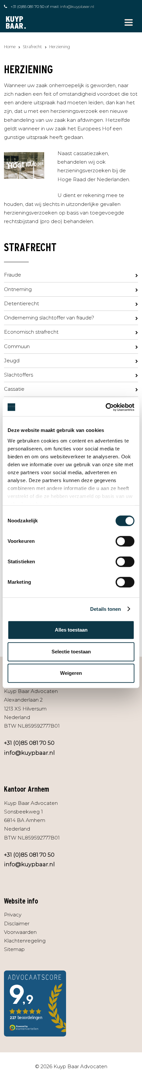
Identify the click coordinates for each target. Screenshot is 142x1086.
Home (10, 46)
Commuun (17, 346)
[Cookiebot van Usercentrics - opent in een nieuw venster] (105, 407)
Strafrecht (32, 46)
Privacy (12, 914)
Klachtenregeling (25, 941)
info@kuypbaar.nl (77, 6)
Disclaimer (16, 923)
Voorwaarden (20, 932)
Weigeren (71, 673)
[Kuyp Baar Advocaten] (16, 22)
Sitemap (14, 949)
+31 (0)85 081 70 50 (27, 6)
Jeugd (11, 360)
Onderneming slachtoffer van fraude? (49, 317)
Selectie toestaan (71, 651)
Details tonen (105, 609)
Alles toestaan (71, 630)
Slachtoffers (18, 375)
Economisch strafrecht (31, 332)
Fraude (12, 275)
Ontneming (18, 289)
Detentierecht (21, 303)
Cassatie (14, 389)
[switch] (125, 541)
